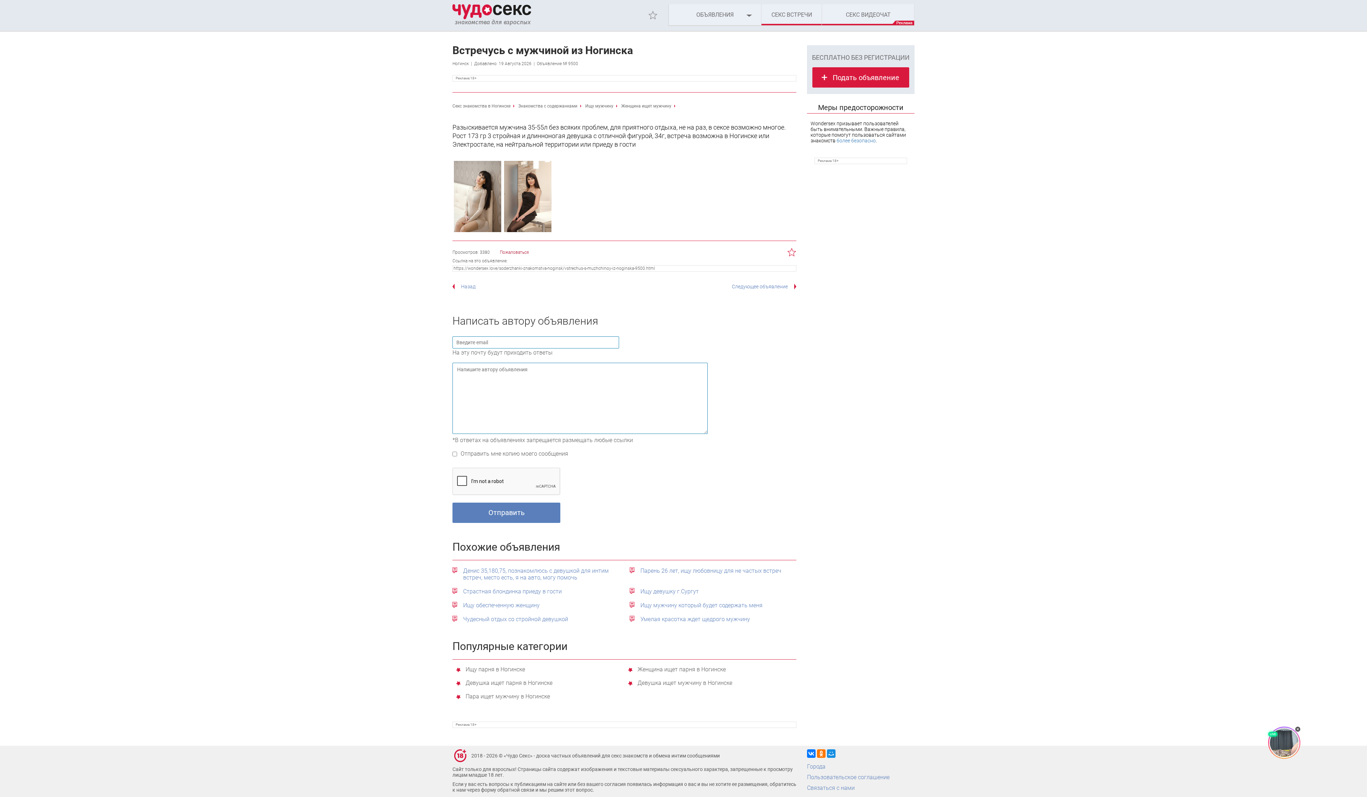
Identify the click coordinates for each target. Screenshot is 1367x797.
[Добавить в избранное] (791, 252)
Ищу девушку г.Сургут (669, 591)
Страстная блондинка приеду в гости (512, 591)
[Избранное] (653, 15)
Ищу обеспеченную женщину (501, 605)
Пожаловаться (514, 252)
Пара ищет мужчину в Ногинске (508, 697)
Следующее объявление (760, 286)
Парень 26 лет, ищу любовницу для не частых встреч (710, 570)
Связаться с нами (831, 788)
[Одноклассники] (821, 753)
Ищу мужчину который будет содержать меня (701, 605)
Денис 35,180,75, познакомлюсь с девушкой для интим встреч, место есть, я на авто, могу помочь (536, 574)
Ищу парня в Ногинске (495, 670)
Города (816, 766)
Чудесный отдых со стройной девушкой (515, 619)
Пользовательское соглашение (848, 777)
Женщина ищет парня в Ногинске (682, 670)
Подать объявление (866, 77)
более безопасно (856, 140)
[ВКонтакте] (811, 753)
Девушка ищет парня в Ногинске (509, 683)
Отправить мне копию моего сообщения (514, 453)
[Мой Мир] (831, 753)
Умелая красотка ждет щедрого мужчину (695, 619)
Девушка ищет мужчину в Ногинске (685, 683)
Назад (468, 286)
